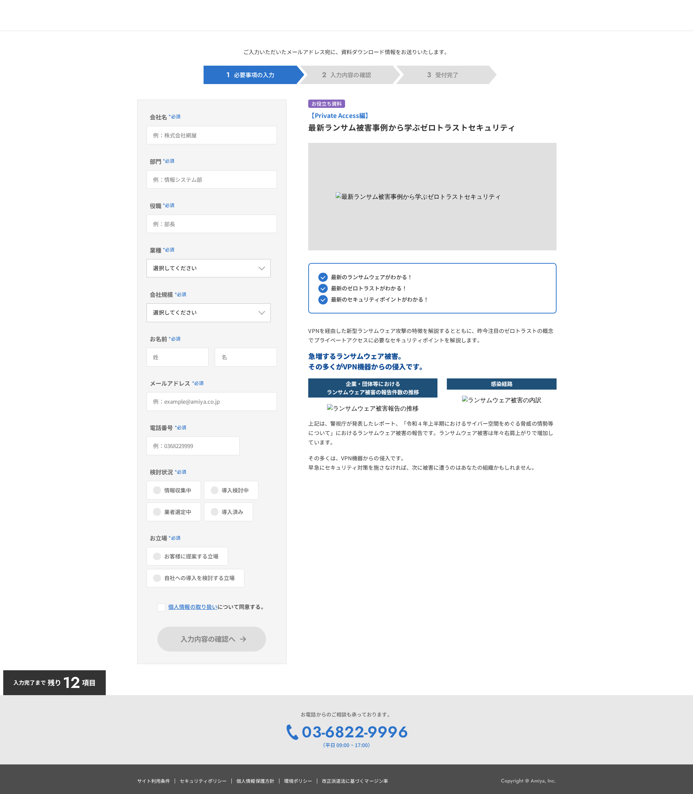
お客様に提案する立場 (191, 556)
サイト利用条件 (153, 780)
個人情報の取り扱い (192, 606)
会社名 (158, 117)
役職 (155, 205)
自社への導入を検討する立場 (199, 578)
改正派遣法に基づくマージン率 (355, 780)
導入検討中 (235, 490)
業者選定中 (177, 512)
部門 (155, 161)
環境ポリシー (298, 780)
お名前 (158, 338)
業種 (155, 250)
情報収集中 (177, 490)
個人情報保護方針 (255, 780)
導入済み (232, 512)
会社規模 (161, 294)
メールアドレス (170, 383)
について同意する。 (217, 606)
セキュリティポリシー (203, 780)
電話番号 (161, 427)
